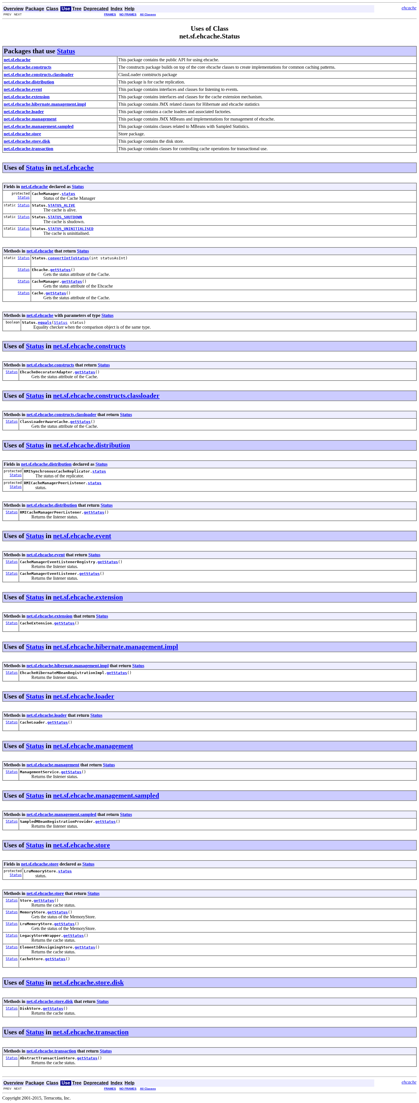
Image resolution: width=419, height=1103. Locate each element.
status (68, 194)
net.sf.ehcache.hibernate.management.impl (115, 646)
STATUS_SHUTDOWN (65, 217)
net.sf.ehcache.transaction (91, 1032)
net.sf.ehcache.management (93, 746)
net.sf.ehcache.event (82, 536)
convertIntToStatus (68, 258)
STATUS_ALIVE (61, 205)
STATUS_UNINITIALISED (70, 229)
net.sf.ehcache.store (81, 845)
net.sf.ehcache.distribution (91, 445)
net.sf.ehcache (73, 167)
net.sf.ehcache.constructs (89, 346)
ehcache (409, 7)
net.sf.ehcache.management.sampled (106, 795)
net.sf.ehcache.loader (83, 696)
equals (45, 322)
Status (66, 51)
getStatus (60, 270)
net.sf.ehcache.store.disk (88, 982)
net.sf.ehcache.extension (88, 597)
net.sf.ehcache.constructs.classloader (106, 395)
